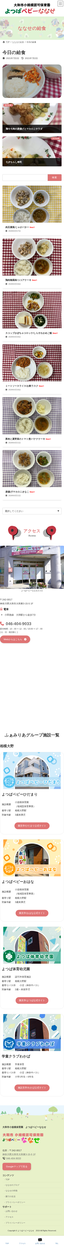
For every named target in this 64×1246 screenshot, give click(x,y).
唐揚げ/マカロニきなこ (20, 491)
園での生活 (10, 1196)
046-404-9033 (18, 623)
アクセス (9, 1217)
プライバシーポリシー (15, 1202)
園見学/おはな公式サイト (32, 913)
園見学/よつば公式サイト (32, 1000)
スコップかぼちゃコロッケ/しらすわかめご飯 (31, 333)
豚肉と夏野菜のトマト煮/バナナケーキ (28, 439)
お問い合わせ (11, 1211)
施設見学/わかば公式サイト (32, 1087)
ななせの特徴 (11, 1191)
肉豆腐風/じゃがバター (20, 227)
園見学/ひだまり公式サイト (32, 825)
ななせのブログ (12, 1185)
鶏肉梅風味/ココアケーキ (21, 280)
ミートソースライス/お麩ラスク (24, 386)
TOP (8, 1179)
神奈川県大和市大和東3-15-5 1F (19, 1154)
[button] (15, 639)
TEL (56, 1243)
